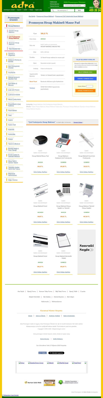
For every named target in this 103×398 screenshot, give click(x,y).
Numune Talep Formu (45, 291)
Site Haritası (47, 297)
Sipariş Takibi (73, 291)
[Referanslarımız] (51, 367)
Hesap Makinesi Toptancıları (54, 106)
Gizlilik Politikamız (58, 339)
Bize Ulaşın (70, 297)
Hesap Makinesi (37, 104)
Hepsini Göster (78, 122)
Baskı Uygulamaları (69, 315)
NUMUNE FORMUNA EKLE (85, 78)
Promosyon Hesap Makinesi (71, 106)
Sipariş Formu (31, 291)
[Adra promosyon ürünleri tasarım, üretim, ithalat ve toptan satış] (23, 11)
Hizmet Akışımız (54, 6)
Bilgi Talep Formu (61, 291)
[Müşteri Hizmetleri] (95, 11)
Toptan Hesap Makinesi (38, 106)
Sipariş (30, 315)
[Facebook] (43, 353)
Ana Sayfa (32, 16)
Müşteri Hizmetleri (34, 297)
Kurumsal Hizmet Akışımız (51, 311)
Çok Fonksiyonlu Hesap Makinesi (52, 104)
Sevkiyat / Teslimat (54, 315)
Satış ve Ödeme (40, 315)
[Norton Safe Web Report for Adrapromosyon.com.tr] (33, 384)
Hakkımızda (53, 1)
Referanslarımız (54, 4)
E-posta (83, 291)
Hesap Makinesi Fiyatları (33, 109)
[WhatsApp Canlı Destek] (10, 395)
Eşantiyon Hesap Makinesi (87, 106)
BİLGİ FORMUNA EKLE (85, 72)
